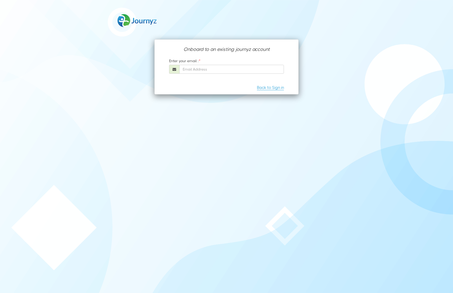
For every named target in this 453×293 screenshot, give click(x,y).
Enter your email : (183, 61)
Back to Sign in (270, 88)
